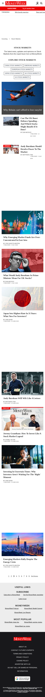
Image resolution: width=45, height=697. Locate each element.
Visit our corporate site (30, 688)
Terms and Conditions (22, 654)
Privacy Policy (22, 657)
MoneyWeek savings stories (33, 622)
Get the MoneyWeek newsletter (33, 595)
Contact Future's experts (22, 650)
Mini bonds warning (21, 12)
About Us (22, 647)
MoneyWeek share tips (12, 622)
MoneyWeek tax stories (22, 626)
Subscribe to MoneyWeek (12, 595)
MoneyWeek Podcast (12, 608)
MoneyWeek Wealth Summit (33, 608)
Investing (4, 39)
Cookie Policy (23, 661)
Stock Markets (16, 39)
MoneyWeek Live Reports (22, 612)
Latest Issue (22, 599)
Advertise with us (22, 664)
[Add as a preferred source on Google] (22, 678)
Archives (34, 576)
